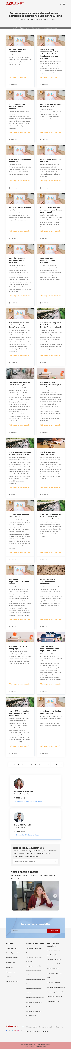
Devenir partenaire (12, 958)
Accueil (14, 28)
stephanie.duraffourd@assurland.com (27, 801)
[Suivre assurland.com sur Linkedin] (12, 1030)
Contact (8, 977)
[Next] (61, 764)
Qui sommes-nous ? (12, 948)
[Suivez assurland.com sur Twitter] (9, 1030)
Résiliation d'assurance (54, 997)
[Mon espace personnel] (61, 3)
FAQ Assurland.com (12, 981)
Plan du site (45, 1031)
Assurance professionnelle (55, 992)
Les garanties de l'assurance (56, 987)
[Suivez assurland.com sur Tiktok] (21, 1030)
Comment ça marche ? (13, 953)
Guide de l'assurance (53, 1001)
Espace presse (24, 28)
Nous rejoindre (10, 962)
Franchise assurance (53, 982)
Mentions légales (31, 1027)
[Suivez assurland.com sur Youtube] (15, 1030)
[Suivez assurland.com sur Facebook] (6, 1030)
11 (56, 764)
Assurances (9, 967)
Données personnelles (46, 1027)
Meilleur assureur (52, 969)
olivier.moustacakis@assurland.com (26, 835)
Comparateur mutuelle (33, 966)
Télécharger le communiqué (19, 77)
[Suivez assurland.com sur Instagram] (18, 1030)
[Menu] (64, 4)
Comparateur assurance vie (35, 998)
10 (48, 764)
